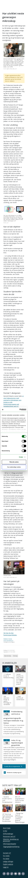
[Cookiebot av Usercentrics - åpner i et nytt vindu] (19, 410)
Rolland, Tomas (8, 639)
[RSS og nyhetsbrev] (23, 873)
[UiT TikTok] (11, 873)
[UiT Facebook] (4, 873)
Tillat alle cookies (14, 462)
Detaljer (21, 457)
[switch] (24, 441)
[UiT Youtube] (15, 873)
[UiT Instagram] (8, 873)
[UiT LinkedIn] (19, 873)
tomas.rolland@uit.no (8, 640)
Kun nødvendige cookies (14, 467)
